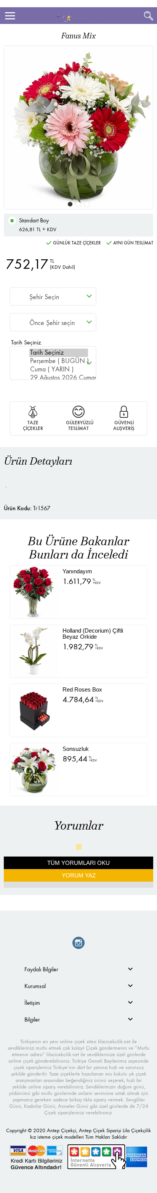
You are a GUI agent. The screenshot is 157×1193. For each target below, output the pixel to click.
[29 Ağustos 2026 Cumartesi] (58, 378)
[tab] (78, 969)
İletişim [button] (32, 1002)
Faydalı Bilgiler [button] (41, 969)
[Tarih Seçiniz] (58, 353)
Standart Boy (37, 225)
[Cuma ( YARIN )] (58, 369)
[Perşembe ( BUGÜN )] (58, 361)
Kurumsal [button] (35, 986)
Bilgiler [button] (32, 1019)
